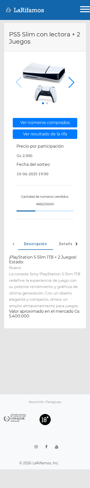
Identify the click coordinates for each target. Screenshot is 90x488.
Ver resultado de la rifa (45, 134)
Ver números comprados (45, 122)
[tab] (35, 244)
